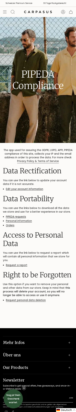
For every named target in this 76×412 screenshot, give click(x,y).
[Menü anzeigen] (4, 12)
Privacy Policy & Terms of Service (38, 161)
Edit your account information (24, 189)
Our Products (15, 367)
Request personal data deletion (26, 300)
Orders (10, 225)
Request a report (16, 265)
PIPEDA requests (16, 217)
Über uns (12, 355)
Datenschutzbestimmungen (39, 407)
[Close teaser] (24, 388)
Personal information (19, 221)
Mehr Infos (14, 342)
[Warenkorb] (71, 12)
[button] (66, 410)
